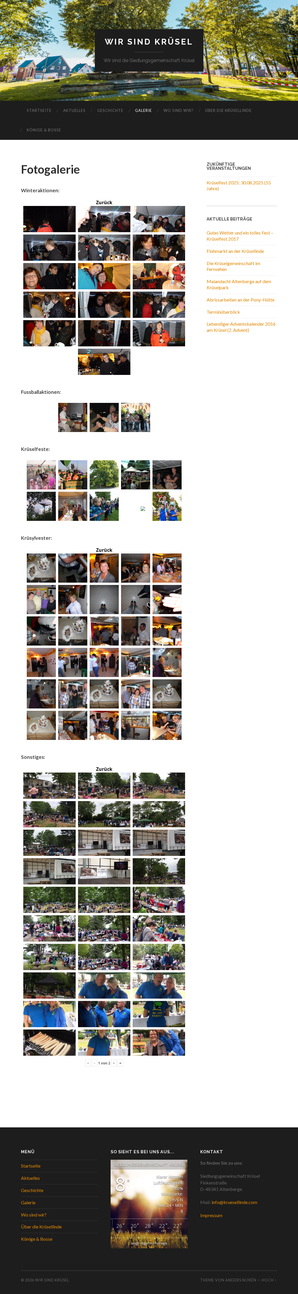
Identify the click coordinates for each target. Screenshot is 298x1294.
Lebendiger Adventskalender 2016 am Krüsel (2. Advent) (241, 327)
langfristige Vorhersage (149, 1243)
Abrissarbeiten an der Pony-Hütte (240, 299)
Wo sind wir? (179, 110)
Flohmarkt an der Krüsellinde (235, 251)
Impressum (211, 1215)
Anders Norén (240, 1280)
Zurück (104, 202)
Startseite (39, 110)
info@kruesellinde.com (234, 1202)
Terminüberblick (223, 312)
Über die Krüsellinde (228, 110)
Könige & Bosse (44, 130)
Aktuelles (74, 110)
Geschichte (110, 110)
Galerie (143, 110)
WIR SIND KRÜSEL (149, 42)
